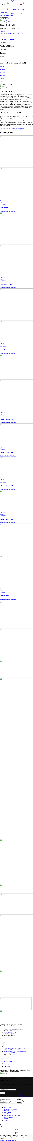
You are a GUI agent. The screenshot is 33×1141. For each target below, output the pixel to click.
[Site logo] (13, 7)
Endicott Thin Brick (18, 33)
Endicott (23, 14)
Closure (2, 78)
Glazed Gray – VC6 (7, 519)
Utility (2, 81)
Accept (14, 1140)
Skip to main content (16, 1)
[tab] (7, 38)
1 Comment (16, 1050)
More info (5, 1140)
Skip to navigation (5, 1)
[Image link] (13, 1021)
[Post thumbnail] (7, 1046)
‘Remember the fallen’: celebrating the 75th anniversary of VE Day (16, 1052)
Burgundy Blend (6, 284)
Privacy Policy (8, 1061)
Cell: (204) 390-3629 (10, 1032)
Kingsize (2, 75)
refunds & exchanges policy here (15, 128)
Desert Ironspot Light (7, 419)
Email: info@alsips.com (11, 1034)
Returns (6, 1063)
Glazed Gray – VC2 (7, 452)
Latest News (7, 1066)
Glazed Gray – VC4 (7, 486)
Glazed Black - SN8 (5, 17)
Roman (2, 66)
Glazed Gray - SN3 (5, 22)
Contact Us (7, 1065)
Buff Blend (4, 208)
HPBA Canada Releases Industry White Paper (16, 1048)
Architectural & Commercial (12, 14)
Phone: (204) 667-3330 (11, 1030)
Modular (2, 69)
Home (2, 14)
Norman (2, 72)
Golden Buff (4, 596)
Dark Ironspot (5, 350)
